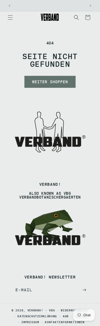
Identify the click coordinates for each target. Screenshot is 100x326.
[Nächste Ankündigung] (90, 5)
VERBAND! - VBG (41, 310)
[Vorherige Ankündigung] (9, 5)
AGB (66, 316)
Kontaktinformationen (64, 322)
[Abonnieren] (84, 290)
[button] (10, 17)
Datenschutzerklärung (37, 316)
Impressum (30, 322)
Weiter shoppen (50, 81)
